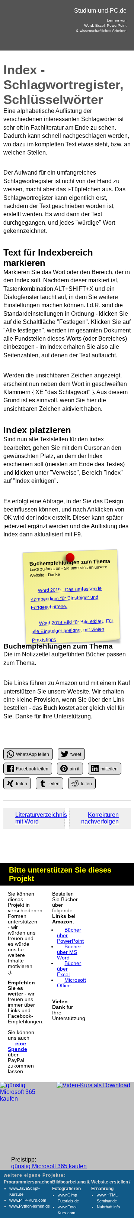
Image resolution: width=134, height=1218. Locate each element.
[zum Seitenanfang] (67, 815)
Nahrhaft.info (108, 1207)
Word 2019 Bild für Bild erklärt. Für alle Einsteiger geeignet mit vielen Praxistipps (72, 630)
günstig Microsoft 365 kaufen (49, 1166)
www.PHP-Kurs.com (27, 1200)
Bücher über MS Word (69, 952)
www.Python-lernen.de (29, 1206)
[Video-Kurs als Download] (93, 1085)
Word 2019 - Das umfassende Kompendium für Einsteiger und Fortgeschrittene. (66, 597)
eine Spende (17, 1046)
